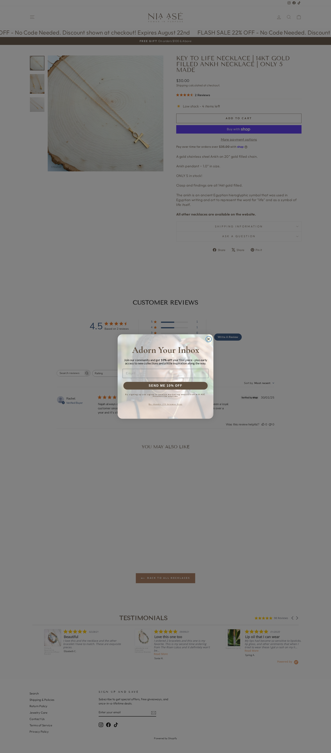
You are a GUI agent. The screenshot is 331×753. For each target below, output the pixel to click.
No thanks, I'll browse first (165, 404)
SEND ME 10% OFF (165, 385)
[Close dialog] (208, 339)
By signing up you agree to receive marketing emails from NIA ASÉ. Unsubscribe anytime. (165, 395)
